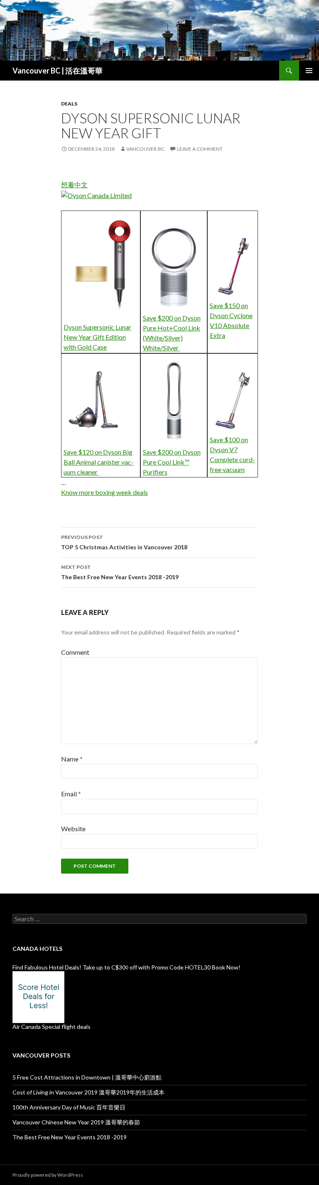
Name (72, 759)
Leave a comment (200, 149)
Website (73, 828)
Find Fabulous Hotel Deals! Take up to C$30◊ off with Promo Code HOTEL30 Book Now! (126, 967)
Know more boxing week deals (104, 492)
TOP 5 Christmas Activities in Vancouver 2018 (124, 542)
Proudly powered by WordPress (47, 1175)
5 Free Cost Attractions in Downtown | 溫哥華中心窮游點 (87, 1077)
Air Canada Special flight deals (51, 1026)
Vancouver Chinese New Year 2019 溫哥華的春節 (76, 1122)
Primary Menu (309, 71)
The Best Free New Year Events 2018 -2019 (120, 572)
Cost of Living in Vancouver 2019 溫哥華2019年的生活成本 (88, 1092)
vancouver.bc (145, 149)
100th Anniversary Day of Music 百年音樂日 (68, 1107)
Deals (69, 103)
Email (71, 794)
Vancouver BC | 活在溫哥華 (57, 70)
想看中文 (74, 185)
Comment (75, 652)
